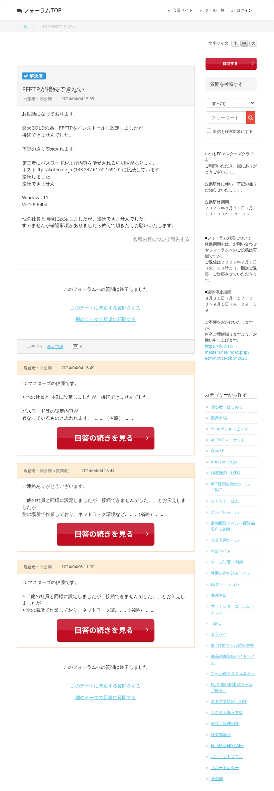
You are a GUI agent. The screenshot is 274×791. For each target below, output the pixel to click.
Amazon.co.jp (224, 462)
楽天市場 (55, 346)
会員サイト (183, 10)
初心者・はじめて (227, 407)
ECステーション (225, 584)
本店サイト (221, 551)
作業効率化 (221, 734)
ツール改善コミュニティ (233, 673)
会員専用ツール (225, 540)
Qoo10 (217, 451)
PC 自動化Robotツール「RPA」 (232, 687)
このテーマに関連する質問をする (106, 308)
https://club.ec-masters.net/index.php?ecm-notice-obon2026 (227, 352)
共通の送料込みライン (231, 573)
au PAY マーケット (228, 440)
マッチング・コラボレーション (233, 609)
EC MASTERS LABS (227, 745)
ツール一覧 (214, 10)
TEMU (216, 623)
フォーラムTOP (42, 10)
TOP (26, 26)
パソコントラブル (227, 756)
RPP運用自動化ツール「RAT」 (230, 487)
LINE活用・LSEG (225, 473)
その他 (217, 778)
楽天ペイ (219, 634)
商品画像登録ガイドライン (233, 659)
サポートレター (225, 767)
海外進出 (219, 595)
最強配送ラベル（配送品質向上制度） (233, 526)
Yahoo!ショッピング (229, 429)
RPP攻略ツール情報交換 (232, 645)
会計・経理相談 (225, 723)
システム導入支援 (227, 712)
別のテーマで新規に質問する (105, 319)
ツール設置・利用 (227, 562)
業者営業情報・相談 (229, 701)
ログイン (244, 10)
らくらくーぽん (225, 501)
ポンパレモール (225, 512)
